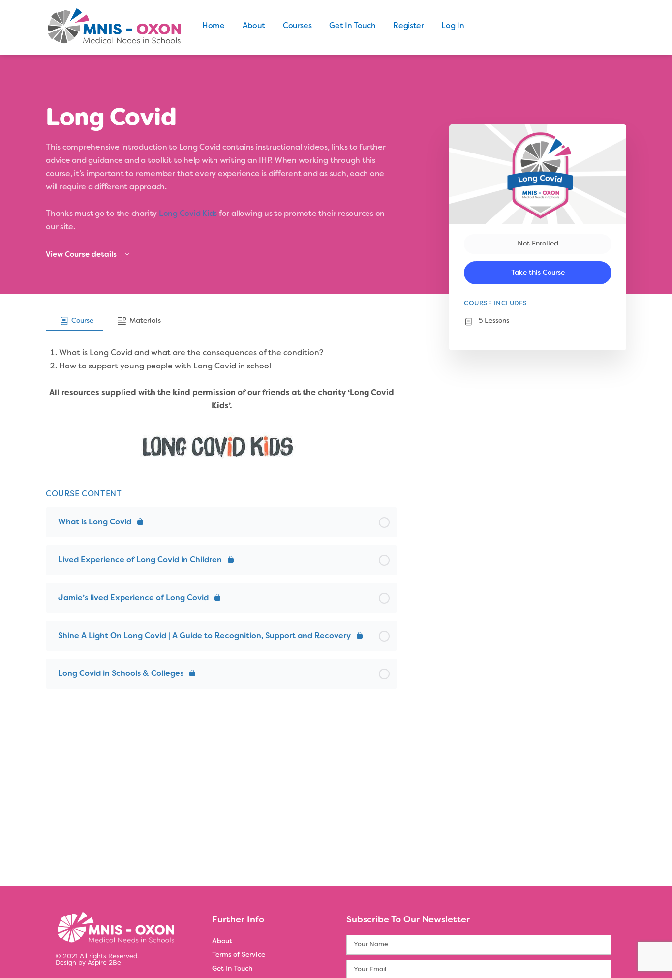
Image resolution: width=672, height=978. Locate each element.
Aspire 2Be (104, 963)
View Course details (82, 254)
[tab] (75, 321)
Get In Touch (352, 26)
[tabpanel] (221, 398)
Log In (452, 26)
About (254, 26)
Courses (297, 26)
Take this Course (538, 273)
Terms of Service (238, 955)
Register (408, 26)
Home (213, 26)
